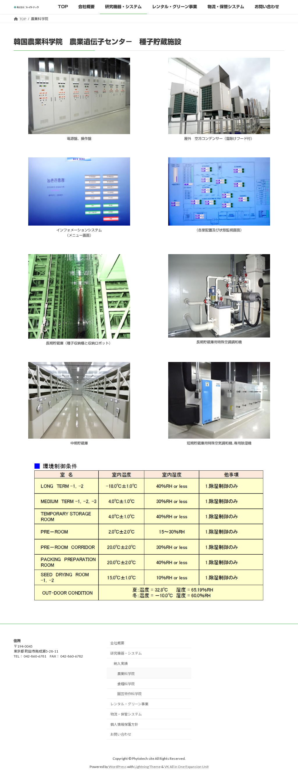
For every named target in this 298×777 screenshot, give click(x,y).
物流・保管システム (126, 714)
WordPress (118, 766)
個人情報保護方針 (124, 724)
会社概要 (117, 643)
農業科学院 (126, 673)
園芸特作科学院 (129, 694)
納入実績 (121, 663)
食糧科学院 (126, 684)
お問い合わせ (120, 734)
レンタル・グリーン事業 (129, 704)
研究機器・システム (126, 653)
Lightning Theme (147, 766)
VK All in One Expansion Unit (186, 766)
